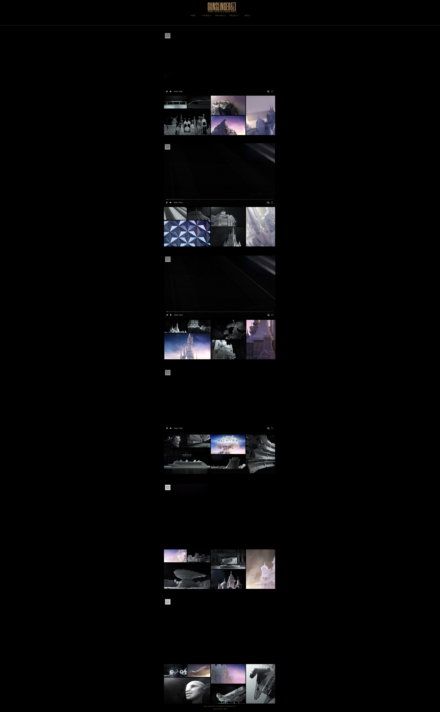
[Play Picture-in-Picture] (268, 91)
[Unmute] (170, 91)
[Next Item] (271, 115)
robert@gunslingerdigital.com (226, 706)
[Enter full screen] (272, 91)
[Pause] (166, 91)
